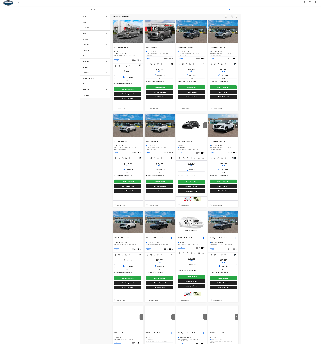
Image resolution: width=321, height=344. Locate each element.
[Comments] (140, 66)
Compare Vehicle (121, 108)
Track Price (129, 77)
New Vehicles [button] (33, 3)
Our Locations (87, 3)
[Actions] (139, 47)
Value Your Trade (127, 98)
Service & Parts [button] (60, 3)
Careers (24, 3)
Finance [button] (69, 3)
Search (231, 9)
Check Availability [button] (128, 89)
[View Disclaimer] (129, 65)
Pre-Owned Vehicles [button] (46, 3)
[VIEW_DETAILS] (191, 222)
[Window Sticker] (204, 64)
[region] (127, 84)
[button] (141, 31)
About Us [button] (77, 3)
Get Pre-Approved (128, 94)
